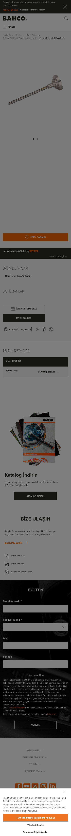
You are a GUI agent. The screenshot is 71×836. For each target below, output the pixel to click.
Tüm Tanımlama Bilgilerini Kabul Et (35, 818)
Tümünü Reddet (35, 825)
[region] (35, 812)
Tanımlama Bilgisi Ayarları (35, 832)
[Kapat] (64, 792)
